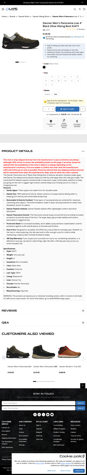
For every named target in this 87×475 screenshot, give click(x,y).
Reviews (9, 310)
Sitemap (22, 445)
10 (45, 81)
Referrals (39, 436)
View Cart (39, 439)
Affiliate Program (59, 429)
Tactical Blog (57, 425)
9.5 (77, 77)
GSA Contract (23, 436)
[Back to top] (82, 385)
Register (79, 37)
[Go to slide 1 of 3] (82, 2)
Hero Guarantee (7, 447)
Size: (45, 73)
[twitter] (43, 414)
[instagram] (39, 414)
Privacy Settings (65, 463)
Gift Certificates (58, 445)
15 (52, 85)
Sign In (73, 37)
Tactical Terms (76, 436)
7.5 (52, 77)
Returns (4, 435)
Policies (21, 432)
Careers (73, 432)
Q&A (5, 322)
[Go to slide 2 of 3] (5, 2)
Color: (50, 64)
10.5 (52, 81)
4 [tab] (23, 62)
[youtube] (52, 414)
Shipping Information (9, 438)
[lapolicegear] (11, 9)
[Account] (80, 9)
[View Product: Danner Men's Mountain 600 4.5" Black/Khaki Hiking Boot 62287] (43, 352)
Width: (46, 90)
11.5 (65, 81)
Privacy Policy (39, 463)
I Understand (79, 471)
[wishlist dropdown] (82, 109)
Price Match (6, 431)
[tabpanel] (20, 40)
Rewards (39, 432)
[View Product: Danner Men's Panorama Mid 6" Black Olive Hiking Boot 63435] (18, 352)
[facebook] (35, 414)
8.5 (65, 77)
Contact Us (6, 428)
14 (45, 85)
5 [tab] (25, 62)
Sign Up (80, 403)
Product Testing (59, 432)
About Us (22, 425)
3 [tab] (21, 62)
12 (71, 81)
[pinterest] (47, 414)
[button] (64, 114)
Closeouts (56, 436)
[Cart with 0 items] (84, 9)
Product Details (17, 151)
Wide (55, 94)
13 (78, 81)
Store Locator (75, 425)
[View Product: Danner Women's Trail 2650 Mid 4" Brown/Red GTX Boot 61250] (69, 352)
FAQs (21, 429)
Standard (47, 94)
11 (58, 81)
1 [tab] (17, 62)
